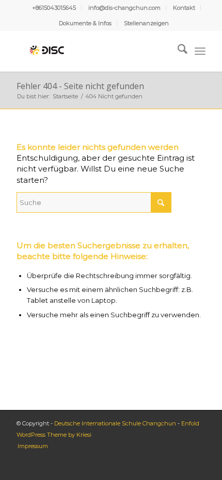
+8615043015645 (54, 7)
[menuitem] (54, 7)
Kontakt (184, 7)
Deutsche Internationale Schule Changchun (115, 423)
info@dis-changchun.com (124, 7)
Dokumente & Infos (85, 23)
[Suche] (177, 51)
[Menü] (200, 51)
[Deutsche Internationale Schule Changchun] (92, 51)
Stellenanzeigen (146, 23)
